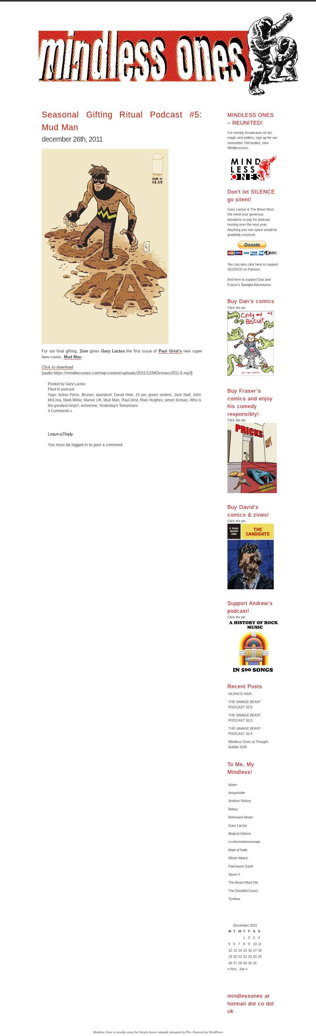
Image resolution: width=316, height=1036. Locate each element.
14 (240, 950)
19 (230, 956)
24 (255, 956)
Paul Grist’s (170, 351)
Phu (188, 1032)
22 (245, 956)
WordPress (216, 1032)
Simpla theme (148, 1032)
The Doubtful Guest (243, 891)
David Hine (124, 395)
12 (230, 950)
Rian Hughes (151, 400)
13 (235, 950)
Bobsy (233, 809)
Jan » (243, 969)
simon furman (176, 400)
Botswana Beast (240, 817)
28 (240, 963)
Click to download (57, 367)
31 (255, 963)
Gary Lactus (237, 825)
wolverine (89, 405)
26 (230, 963)
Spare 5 (234, 874)
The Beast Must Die (243, 882)
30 (250, 963)
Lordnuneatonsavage (244, 841)
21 (240, 956)
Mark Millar (72, 400)
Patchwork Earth (240, 866)
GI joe (141, 395)
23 (250, 956)
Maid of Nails (237, 850)
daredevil (104, 395)
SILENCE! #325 (240, 694)
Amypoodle (236, 793)
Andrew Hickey (239, 801)
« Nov (231, 969)
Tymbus (234, 899)
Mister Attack (238, 858)
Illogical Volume (239, 833)
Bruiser (88, 395)
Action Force (69, 395)
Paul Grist (130, 400)
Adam (232, 785)
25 (260, 956)
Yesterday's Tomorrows (118, 405)
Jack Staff (182, 395)
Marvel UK (93, 400)
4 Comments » (60, 411)
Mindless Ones (170, 54)
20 (235, 956)
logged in (80, 444)
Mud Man (72, 357)
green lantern (160, 395)
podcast (67, 389)
